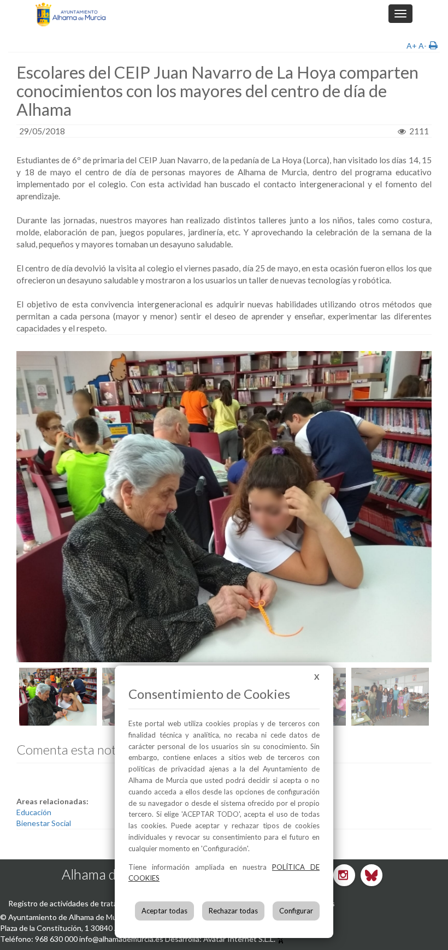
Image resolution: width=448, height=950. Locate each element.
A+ (411, 45)
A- (422, 45)
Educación (33, 812)
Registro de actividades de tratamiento (75, 903)
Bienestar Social (43, 823)
